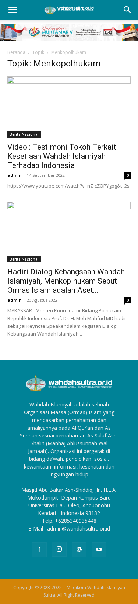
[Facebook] (39, 549)
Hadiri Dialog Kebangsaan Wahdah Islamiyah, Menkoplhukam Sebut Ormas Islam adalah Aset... (66, 281)
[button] (12, 10)
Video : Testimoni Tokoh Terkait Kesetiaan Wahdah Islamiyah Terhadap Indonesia (61, 156)
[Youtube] (99, 549)
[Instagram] (59, 549)
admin (14, 175)
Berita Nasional (24, 134)
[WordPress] (79, 549)
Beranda (16, 52)
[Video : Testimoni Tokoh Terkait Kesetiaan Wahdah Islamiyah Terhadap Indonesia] (69, 106)
